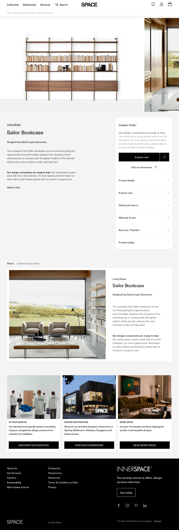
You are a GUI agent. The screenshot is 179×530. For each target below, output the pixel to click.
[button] (153, 4)
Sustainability (14, 482)
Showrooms (29, 4)
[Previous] (2, 63)
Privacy (52, 487)
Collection (13, 4)
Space (10, 12)
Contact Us (54, 468)
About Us (12, 468)
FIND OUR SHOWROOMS (89, 445)
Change (157, 520)
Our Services (14, 473)
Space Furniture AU (89, 5)
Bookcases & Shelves (25, 12)
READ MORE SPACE (144, 445)
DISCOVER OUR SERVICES (34, 445)
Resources (54, 478)
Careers (11, 478)
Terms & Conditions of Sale (63, 482)
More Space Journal (18, 487)
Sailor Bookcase (45, 12)
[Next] (176, 63)
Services (45, 4)
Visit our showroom (141, 167)
